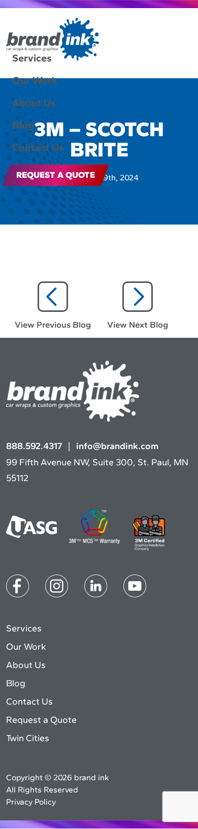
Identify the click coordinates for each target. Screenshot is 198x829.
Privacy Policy (31, 802)
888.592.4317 (34, 446)
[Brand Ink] (52, 40)
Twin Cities (27, 738)
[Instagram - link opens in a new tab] (56, 587)
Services (32, 58)
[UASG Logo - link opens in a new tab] (31, 528)
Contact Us (38, 147)
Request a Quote (41, 719)
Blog (23, 125)
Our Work (34, 80)
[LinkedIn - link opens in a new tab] (95, 587)
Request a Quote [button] (55, 175)
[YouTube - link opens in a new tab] (134, 587)
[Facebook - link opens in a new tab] (17, 587)
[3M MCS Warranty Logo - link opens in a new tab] (94, 527)
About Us (34, 103)
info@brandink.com (117, 446)
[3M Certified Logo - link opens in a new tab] (148, 533)
